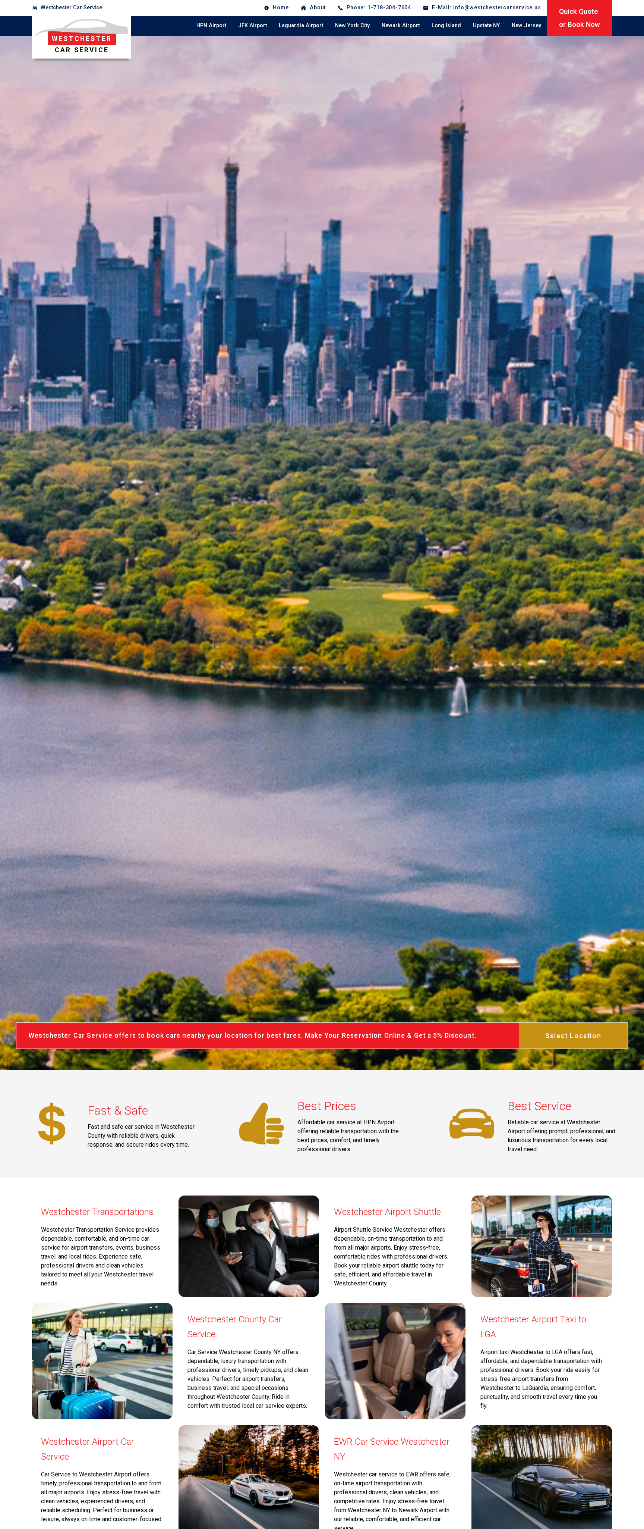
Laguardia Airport (301, 25)
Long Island (446, 25)
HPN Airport (211, 25)
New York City (352, 25)
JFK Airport (252, 25)
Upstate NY (486, 25)
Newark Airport (401, 25)
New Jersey (526, 25)
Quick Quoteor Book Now (579, 18)
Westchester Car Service (71, 7)
